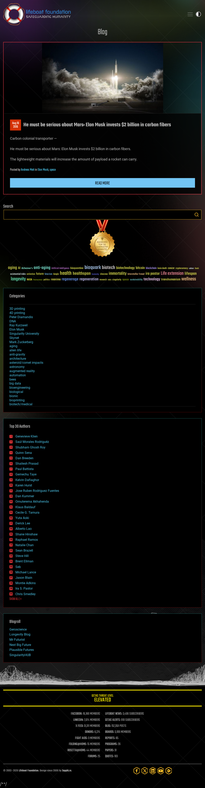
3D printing (17, 309)
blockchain (151, 268)
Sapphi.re (66, 770)
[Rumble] (169, 770)
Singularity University (24, 334)
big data (15, 383)
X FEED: (79, 726)
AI (19, 268)
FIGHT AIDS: (81, 738)
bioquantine (76, 268)
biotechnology (125, 268)
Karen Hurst (23, 485)
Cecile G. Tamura (27, 512)
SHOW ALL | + (15, 599)
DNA (12, 321)
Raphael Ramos (26, 540)
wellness (188, 279)
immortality (118, 273)
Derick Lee (22, 523)
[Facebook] (137, 770)
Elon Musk (43, 169)
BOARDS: (109, 732)
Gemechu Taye (25, 474)
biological (16, 392)
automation (17, 375)
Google (56, 274)
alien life (15, 350)
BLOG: (108, 726)
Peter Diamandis (21, 317)
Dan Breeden (24, 458)
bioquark (92, 268)
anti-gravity (17, 354)
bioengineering (19, 388)
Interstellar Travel (136, 274)
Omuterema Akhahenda (32, 501)
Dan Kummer (24, 496)
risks (109, 280)
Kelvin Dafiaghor (27, 480)
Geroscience (18, 629)
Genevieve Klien (26, 436)
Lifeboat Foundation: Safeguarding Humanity (92, 14)
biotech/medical (20, 404)
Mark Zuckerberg (21, 342)
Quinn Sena (23, 453)
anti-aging (42, 267)
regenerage (70, 279)
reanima (56, 279)
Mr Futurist (17, 640)
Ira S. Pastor (24, 588)
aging (12, 267)
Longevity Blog (19, 634)
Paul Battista (24, 469)
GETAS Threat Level (102, 698)
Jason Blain (23, 578)
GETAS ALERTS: (113, 720)
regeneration (88, 279)
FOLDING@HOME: (78, 744)
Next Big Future (20, 645)
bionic (13, 396)
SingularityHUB (20, 655)
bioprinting (17, 400)
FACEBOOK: (76, 713)
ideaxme (104, 274)
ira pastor (153, 273)
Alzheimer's (27, 268)
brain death (162, 268)
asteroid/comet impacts (26, 363)
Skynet (14, 338)
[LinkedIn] (153, 770)
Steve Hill (22, 556)
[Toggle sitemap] (190, 14)
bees (12, 379)
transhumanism (170, 279)
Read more (102, 183)
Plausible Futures (21, 650)
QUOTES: (109, 756)
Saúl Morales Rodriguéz (32, 442)
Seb (18, 567)
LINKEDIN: (78, 720)
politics (46, 280)
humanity (95, 274)
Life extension (172, 273)
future (40, 274)
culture (191, 268)
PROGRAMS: (111, 744)
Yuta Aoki (22, 518)
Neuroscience (37, 280)
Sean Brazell (24, 550)
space (53, 169)
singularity (116, 280)
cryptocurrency (182, 268)
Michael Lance (25, 572)
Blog (102, 32)
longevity (18, 279)
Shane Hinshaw (26, 534)
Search (196, 214)
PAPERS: (109, 750)
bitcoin (140, 268)
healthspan (82, 273)
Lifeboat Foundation (28, 770)
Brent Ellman (24, 561)
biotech (108, 267)
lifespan (191, 273)
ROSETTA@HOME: (76, 750)
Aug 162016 (15, 125)
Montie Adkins (25, 583)
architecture (17, 359)
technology (152, 279)
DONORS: (89, 732)
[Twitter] (145, 770)
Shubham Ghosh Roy (30, 447)
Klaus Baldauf (25, 507)
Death (197, 268)
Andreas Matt (27, 169)
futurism (48, 274)
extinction (31, 274)
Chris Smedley (25, 594)
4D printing (17, 313)
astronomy (17, 367)
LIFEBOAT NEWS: (113, 713)
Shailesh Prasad (26, 463)
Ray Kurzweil (18, 325)
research (103, 280)
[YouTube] (161, 770)
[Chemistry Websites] (102, 239)
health (66, 273)
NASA (29, 279)
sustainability (136, 280)
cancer (171, 268)
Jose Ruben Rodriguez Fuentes (37, 491)
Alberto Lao (23, 529)
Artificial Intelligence (60, 268)
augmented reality (22, 371)
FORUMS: (92, 756)
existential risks (18, 274)
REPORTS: (110, 738)
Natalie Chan (24, 545)
